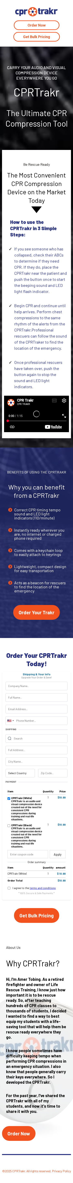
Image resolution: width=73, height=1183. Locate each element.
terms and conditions (43, 888)
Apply (57, 854)
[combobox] (10, 721)
